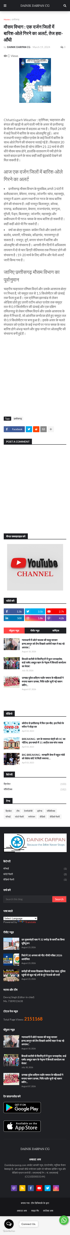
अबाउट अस (22, 1210)
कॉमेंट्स (55, 630)
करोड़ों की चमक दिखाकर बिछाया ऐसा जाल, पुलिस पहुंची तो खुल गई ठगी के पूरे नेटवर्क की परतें (43, 973)
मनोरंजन (31, 816)
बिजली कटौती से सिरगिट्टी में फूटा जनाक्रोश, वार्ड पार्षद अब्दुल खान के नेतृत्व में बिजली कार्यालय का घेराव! (44, 662)
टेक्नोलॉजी (28, 811)
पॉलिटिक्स (35, 789)
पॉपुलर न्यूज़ (14, 630)
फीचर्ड (8, 816)
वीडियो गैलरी (55, 816)
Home (7, 19)
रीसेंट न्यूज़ (34, 630)
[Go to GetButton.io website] (9, 1231)
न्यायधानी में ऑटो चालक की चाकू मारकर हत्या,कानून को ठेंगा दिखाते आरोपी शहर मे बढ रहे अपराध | (43, 643)
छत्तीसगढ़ (15, 19)
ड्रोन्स (39, 811)
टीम (17, 811)
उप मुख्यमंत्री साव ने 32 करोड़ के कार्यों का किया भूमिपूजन (43, 941)
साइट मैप (35, 1210)
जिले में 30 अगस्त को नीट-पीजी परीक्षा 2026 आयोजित (41, 957)
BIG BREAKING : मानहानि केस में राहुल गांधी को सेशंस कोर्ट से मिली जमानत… (43, 756)
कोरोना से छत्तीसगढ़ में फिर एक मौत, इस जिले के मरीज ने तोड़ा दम (43, 725)
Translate (30, 922)
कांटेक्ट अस (48, 1210)
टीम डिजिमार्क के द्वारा (40, 1203)
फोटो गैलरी (19, 816)
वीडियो (42, 816)
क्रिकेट (35, 784)
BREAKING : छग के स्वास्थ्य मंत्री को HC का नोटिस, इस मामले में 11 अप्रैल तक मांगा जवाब (43, 740)
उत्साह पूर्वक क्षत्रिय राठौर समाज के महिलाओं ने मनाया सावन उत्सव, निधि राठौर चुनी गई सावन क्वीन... (43, 681)
